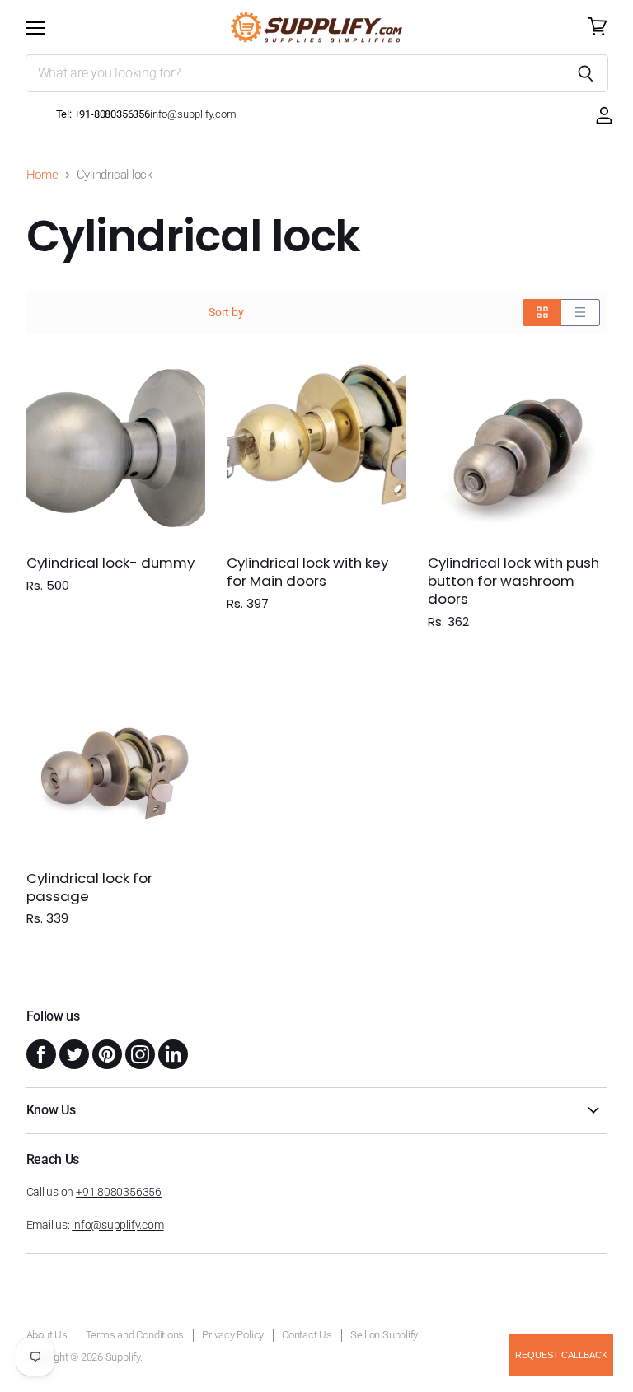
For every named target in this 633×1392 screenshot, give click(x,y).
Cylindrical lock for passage (89, 887)
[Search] (586, 73)
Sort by (226, 312)
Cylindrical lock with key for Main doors (307, 572)
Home (42, 175)
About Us (47, 1335)
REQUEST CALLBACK (561, 1355)
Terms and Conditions (135, 1335)
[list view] (580, 312)
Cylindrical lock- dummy (110, 562)
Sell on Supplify (384, 1335)
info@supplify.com (117, 1224)
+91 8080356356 (119, 1191)
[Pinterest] (105, 1052)
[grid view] (542, 312)
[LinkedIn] (171, 1052)
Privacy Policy (233, 1335)
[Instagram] (138, 1052)
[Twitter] (72, 1052)
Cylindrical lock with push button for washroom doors (513, 581)
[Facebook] (39, 1052)
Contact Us (307, 1335)
